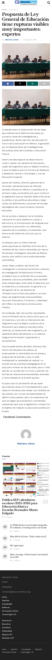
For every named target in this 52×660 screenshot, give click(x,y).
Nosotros (6, 624)
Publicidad (7, 631)
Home (4, 9)
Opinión (5, 600)
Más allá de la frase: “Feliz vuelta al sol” (28, 536)
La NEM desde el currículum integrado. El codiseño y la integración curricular (29, 526)
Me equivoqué (17, 545)
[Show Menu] (3, 2)
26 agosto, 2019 (30, 40)
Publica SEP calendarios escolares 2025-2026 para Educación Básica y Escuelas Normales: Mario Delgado (20, 506)
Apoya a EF (7, 634)
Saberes (6, 607)
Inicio (4, 597)
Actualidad (13, 9)
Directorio (6, 620)
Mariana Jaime (11, 40)
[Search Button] (48, 2)
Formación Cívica (10, 611)
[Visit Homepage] (26, 2)
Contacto (6, 627)
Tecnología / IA (9, 614)
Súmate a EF (8, 638)
